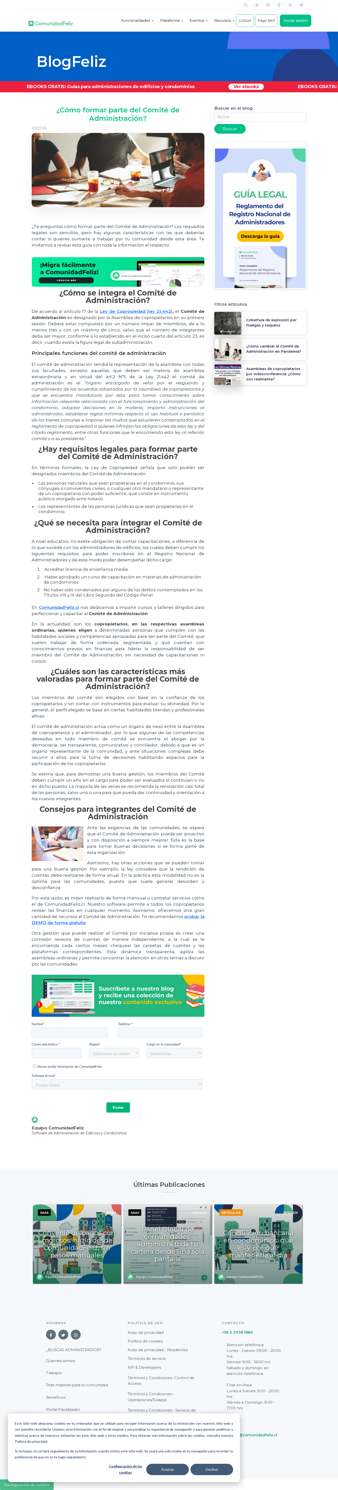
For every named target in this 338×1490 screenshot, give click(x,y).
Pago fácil (266, 20)
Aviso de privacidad (146, 1332)
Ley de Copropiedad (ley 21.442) (136, 311)
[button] (135, 21)
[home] (50, 21)
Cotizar (245, 20)
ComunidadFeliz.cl (59, 607)
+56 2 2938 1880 (237, 1332)
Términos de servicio (147, 1358)
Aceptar (167, 1469)
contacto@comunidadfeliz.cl (249, 1435)
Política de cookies (145, 1341)
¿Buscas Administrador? (73, 1349)
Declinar (212, 1469)
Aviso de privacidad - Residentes (158, 1349)
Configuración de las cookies (125, 1469)
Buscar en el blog (233, 108)
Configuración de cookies (26, 1484)
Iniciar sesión (296, 20)
